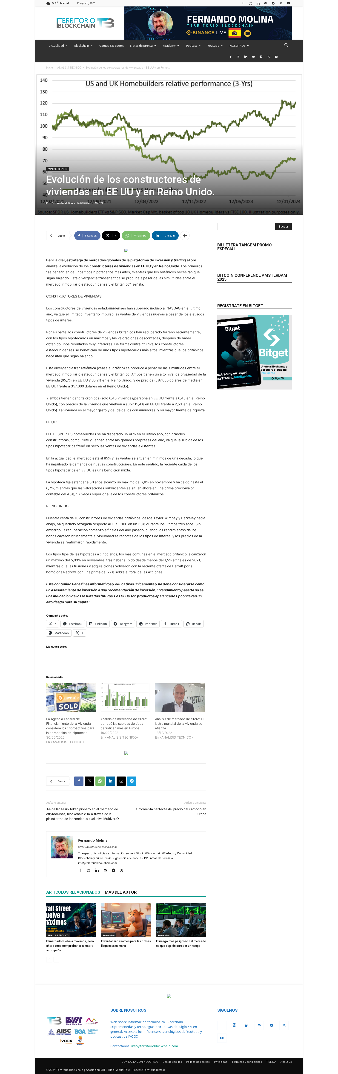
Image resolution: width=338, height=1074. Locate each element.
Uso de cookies (172, 1062)
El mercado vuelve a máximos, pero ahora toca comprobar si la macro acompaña (70, 945)
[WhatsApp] (100, 781)
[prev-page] (49, 959)
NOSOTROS (237, 45)
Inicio (49, 67)
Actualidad (56, 45)
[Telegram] (273, 3)
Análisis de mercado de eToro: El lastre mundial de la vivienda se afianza (179, 723)
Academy (169, 45)
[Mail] (265, 3)
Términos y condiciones (247, 1062)
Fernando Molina (62, 203)
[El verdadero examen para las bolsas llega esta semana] (126, 920)
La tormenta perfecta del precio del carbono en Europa (170, 811)
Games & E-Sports (111, 45)
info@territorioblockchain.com (154, 1046)
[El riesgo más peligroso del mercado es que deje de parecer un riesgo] (181, 920)
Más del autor (121, 892)
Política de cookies (198, 1062)
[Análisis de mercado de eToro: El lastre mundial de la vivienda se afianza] (180, 697)
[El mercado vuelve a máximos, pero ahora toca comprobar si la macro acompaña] (71, 920)
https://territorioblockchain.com (97, 847)
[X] (280, 3)
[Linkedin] (258, 3)
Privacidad (220, 1062)
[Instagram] (250, 3)
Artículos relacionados (73, 892)
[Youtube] (288, 3)
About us (286, 1062)
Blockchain (81, 45)
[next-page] (56, 959)
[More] (185, 235)
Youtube (213, 45)
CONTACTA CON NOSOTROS (140, 1062)
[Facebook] (242, 3)
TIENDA (271, 1062)
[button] (286, 46)
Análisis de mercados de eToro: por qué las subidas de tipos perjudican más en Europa (123, 723)
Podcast (191, 45)
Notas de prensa (141, 45)
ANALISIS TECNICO (69, 67)
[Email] (121, 781)
